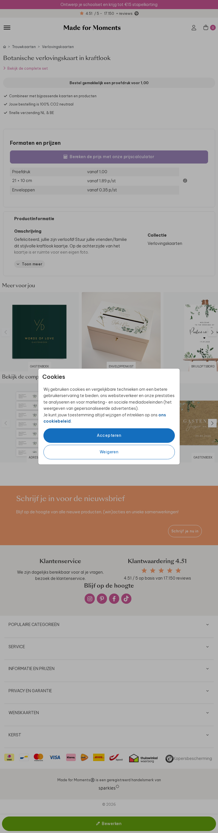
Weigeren (109, 451)
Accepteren (109, 435)
